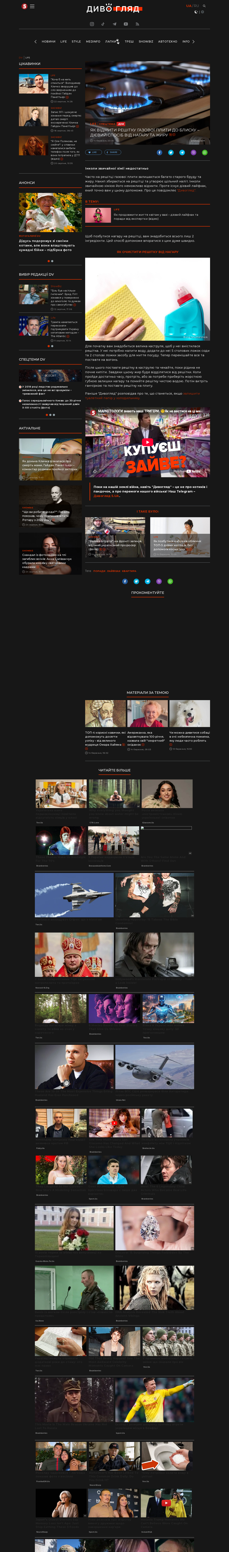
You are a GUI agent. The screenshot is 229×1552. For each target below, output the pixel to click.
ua (189, 6)
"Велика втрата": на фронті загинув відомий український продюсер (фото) (115, 545)
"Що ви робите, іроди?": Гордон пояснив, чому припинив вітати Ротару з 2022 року (46, 523)
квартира (129, 571)
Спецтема (107, 123)
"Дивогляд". (186, 190)
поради (99, 571)
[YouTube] (126, 24)
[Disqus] (147, 645)
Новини (48, 41)
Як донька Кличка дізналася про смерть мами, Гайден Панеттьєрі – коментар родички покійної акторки (49, 472)
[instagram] (91, 24)
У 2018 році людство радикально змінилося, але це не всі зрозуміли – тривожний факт (47, 397)
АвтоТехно (167, 41)
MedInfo (93, 41)
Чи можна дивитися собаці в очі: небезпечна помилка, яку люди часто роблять (189, 736)
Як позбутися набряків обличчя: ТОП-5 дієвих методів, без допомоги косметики (178, 545)
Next (193, 41)
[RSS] (137, 24)
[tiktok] (103, 24)
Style (76, 41)
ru (196, 6)
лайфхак (114, 571)
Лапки (110, 41)
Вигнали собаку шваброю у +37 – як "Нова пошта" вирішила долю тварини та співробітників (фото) (66, 332)
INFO (186, 41)
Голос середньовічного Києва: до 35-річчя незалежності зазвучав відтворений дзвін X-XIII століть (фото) (51, 411)
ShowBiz (146, 41)
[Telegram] (114, 24)
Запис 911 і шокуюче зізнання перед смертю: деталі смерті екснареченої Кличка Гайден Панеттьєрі (66, 119)
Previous (35, 41)
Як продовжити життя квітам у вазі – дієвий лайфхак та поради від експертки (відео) (156, 216)
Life (63, 41)
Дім (121, 123)
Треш (129, 41)
